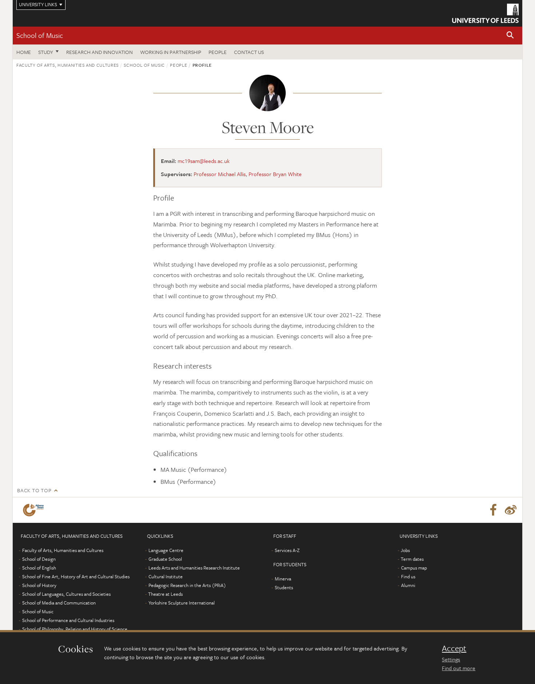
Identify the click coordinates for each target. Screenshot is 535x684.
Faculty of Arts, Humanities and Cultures (67, 65)
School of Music (39, 35)
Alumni (408, 585)
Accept (454, 648)
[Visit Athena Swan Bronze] (35, 510)
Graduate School (165, 559)
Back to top (34, 490)
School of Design (39, 559)
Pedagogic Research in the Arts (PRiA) (187, 585)
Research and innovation (99, 52)
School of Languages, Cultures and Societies (66, 594)
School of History (39, 585)
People (218, 52)
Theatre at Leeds (165, 594)
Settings (451, 659)
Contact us (249, 52)
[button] (510, 35)
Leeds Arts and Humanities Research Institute (194, 567)
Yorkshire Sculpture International (181, 602)
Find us (408, 576)
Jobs (405, 550)
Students (284, 587)
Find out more (458, 668)
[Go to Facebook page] (493, 510)
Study (45, 52)
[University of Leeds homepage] (485, 13)
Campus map (414, 567)
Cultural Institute (165, 576)
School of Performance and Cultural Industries (68, 620)
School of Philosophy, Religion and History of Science (74, 629)
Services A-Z (287, 550)
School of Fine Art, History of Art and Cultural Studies (76, 576)
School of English (39, 567)
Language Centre (165, 550)
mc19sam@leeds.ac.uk (204, 161)
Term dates (412, 559)
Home (23, 52)
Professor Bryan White (275, 174)
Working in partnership (170, 52)
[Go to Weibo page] (510, 510)
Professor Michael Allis (220, 174)
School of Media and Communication (59, 602)
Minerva (283, 578)
